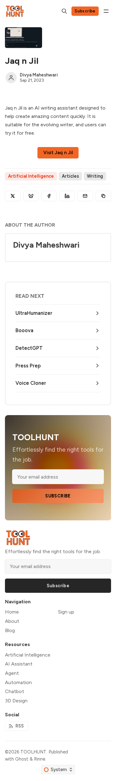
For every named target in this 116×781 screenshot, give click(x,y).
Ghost (21, 759)
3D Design (16, 701)
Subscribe (85, 10)
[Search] (64, 11)
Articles (70, 176)
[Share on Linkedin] (67, 196)
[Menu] (106, 11)
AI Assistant (18, 664)
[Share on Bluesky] (31, 196)
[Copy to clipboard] (103, 196)
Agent (12, 673)
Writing (95, 176)
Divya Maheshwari (39, 75)
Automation (18, 682)
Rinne (39, 759)
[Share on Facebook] (49, 196)
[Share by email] (85, 196)
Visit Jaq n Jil (58, 152)
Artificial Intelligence (31, 176)
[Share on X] (13, 196)
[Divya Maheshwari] (11, 78)
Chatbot (14, 691)
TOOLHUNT (33, 752)
